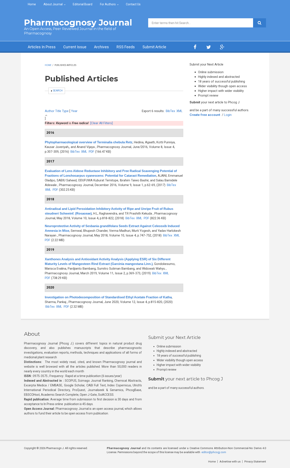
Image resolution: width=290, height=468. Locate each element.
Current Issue (74, 47)
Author (49, 111)
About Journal (53, 4)
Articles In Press (42, 47)
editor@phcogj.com (213, 452)
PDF (91, 152)
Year (74, 111)
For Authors (108, 4)
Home (32, 4)
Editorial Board (82, 4)
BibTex (170, 111)
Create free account (205, 115)
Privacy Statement (255, 461)
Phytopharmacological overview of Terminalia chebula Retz (88, 142)
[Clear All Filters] (101, 123)
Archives (101, 47)
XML (179, 111)
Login (228, 115)
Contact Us (133, 4)
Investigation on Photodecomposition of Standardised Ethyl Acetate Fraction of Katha (108, 297)
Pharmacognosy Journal (78, 22)
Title (58, 111)
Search (58, 90)
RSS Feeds (126, 47)
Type (65, 111)
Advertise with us (230, 461)
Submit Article (154, 47)
